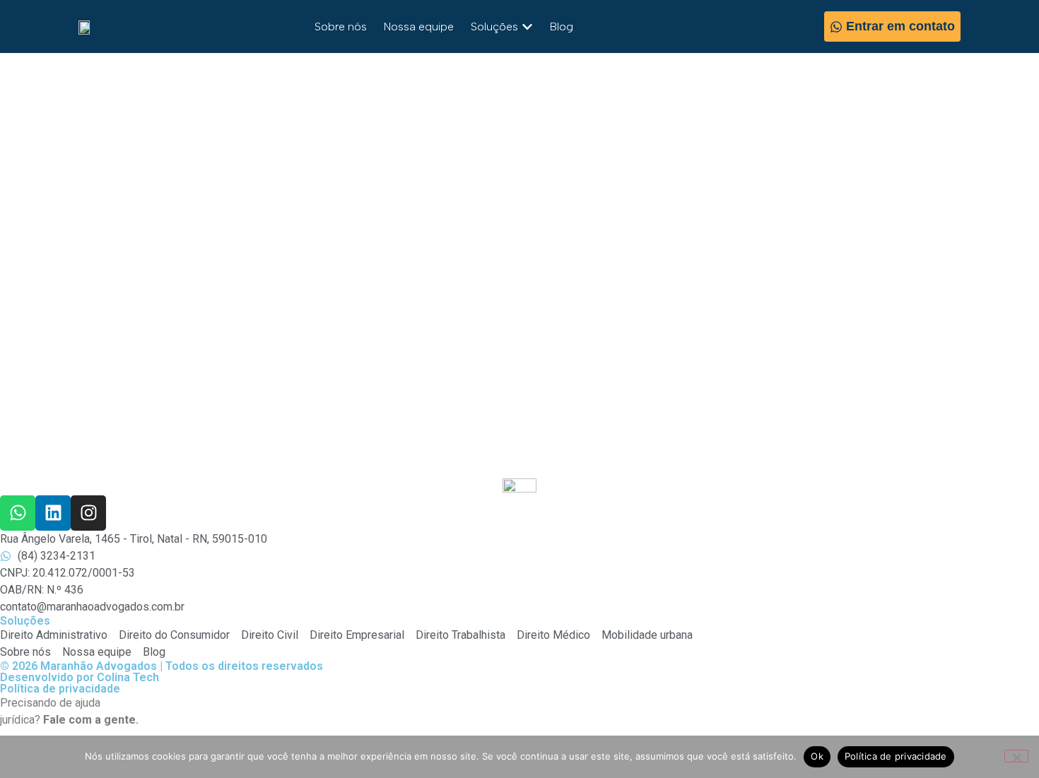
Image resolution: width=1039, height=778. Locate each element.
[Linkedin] (53, 513)
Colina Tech (128, 677)
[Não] (1016, 756)
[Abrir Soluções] (527, 27)
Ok (817, 756)
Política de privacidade (60, 688)
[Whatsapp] (17, 513)
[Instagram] (88, 513)
